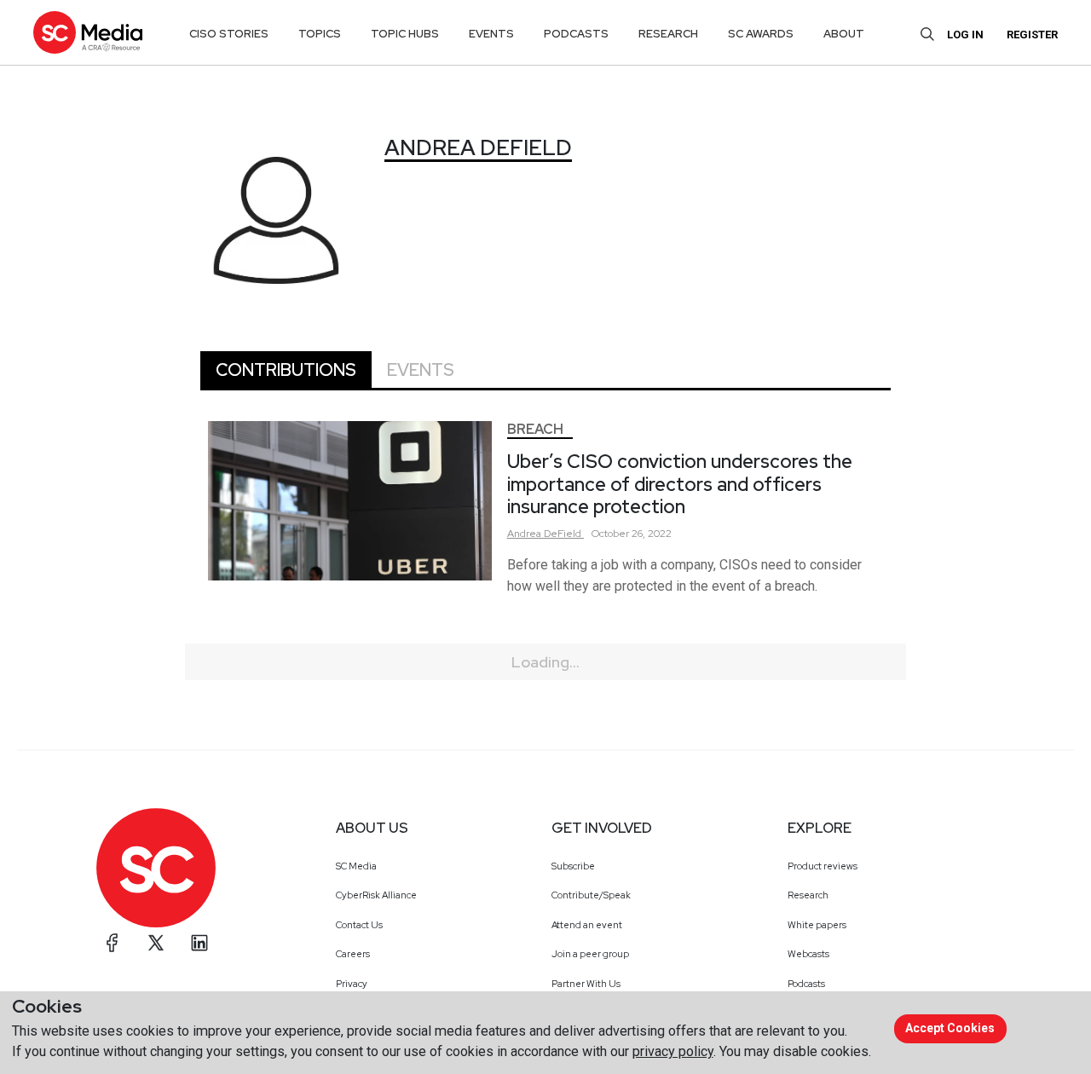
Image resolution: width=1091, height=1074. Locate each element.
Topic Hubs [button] (405, 33)
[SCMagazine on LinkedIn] (199, 943)
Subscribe (573, 866)
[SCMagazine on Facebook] (112, 943)
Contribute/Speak (591, 895)
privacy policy (672, 1051)
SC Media (356, 866)
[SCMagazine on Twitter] (156, 943)
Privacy (351, 984)
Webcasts (808, 954)
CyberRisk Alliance (376, 895)
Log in (965, 34)
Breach (535, 429)
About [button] (843, 33)
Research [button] (668, 33)
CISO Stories (228, 33)
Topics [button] (319, 33)
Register (1032, 34)
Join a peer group (590, 954)
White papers (817, 925)
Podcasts (806, 984)
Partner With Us (586, 984)
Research (808, 895)
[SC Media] (87, 32)
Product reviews (822, 866)
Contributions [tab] (286, 370)
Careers (353, 954)
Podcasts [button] (576, 33)
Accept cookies (950, 1028)
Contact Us (359, 925)
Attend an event (586, 925)
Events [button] (491, 33)
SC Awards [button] (761, 33)
